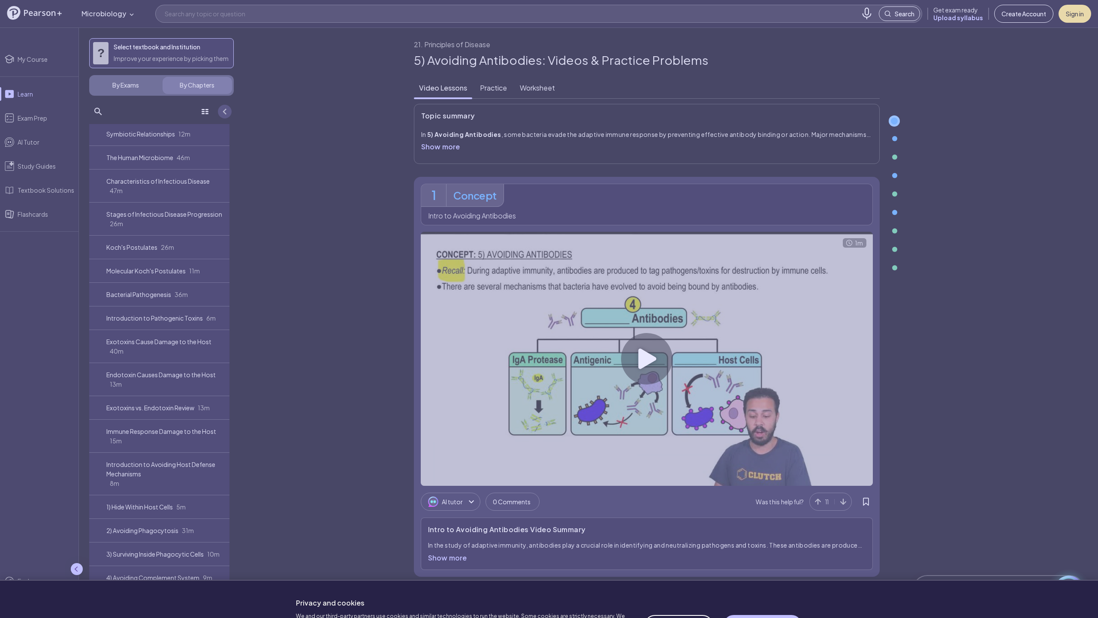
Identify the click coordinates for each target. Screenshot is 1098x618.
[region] (549, 577)
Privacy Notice (458, 597)
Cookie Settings (679, 583)
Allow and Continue (763, 583)
